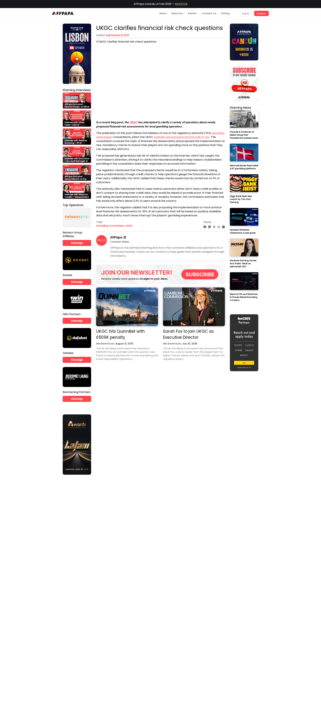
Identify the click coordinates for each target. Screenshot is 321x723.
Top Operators (73, 205)
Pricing (225, 13)
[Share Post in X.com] (214, 227)
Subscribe (200, 274)
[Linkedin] (125, 237)
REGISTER (181, 4)
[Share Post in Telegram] (223, 227)
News (162, 13)
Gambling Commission (110, 225)
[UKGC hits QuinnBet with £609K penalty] (127, 306)
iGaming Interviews (77, 90)
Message (77, 243)
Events (192, 13)
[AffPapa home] (63, 13)
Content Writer (119, 241)
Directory (177, 13)
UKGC (133, 122)
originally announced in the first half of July (182, 137)
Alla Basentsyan (105, 343)
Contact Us (209, 13)
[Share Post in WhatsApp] (219, 227)
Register (261, 13)
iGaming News (240, 108)
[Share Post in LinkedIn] (209, 227)
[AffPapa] (101, 245)
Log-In (245, 13)
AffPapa (116, 237)
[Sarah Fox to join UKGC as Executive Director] (194, 306)
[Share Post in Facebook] (204, 227)
